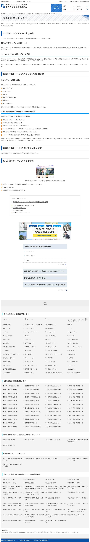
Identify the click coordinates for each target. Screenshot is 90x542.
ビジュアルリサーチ (51, 365)
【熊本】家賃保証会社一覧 (53, 423)
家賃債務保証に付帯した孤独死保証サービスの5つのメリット (12, 487)
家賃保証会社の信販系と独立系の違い (12, 521)
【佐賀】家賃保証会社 (31, 423)
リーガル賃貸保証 (7, 335)
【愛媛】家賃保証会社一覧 (32, 419)
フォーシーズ (29, 251)
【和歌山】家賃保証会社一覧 (33, 411)
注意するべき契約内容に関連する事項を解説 (12, 465)
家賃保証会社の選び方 (9, 445)
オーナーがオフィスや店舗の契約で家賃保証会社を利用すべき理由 (34, 487)
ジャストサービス (29, 358)
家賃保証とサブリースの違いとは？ (78, 498)
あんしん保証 (6, 339)
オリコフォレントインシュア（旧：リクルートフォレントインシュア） (78, 320)
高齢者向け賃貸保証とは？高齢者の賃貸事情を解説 (34, 504)
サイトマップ (62, 290)
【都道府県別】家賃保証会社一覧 (13, 381)
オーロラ (5, 332)
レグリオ (70, 358)
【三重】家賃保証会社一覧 (10, 408)
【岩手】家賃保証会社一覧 (53, 386)
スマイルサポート (73, 361)
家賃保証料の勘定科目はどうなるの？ (34, 499)
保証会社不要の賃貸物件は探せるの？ (55, 510)
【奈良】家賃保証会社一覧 (10, 411)
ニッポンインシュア (30, 328)
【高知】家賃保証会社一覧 (53, 419)
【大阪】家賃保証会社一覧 (53, 408)
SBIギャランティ (29, 343)
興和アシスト (50, 339)
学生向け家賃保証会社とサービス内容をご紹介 (78, 487)
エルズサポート (50, 332)
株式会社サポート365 (52, 369)
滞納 (64, 6)
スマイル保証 (6, 365)
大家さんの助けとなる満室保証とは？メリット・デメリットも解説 (12, 504)
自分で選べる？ (50, 479)
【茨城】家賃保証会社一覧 (75, 389)
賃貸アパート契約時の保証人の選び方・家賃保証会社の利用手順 (78, 510)
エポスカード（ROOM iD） (32, 332)
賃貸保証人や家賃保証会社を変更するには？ (56, 515)
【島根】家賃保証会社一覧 (32, 415)
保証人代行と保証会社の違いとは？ (12, 515)
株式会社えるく (72, 369)
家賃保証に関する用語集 (53, 498)
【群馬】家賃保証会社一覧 (32, 393)
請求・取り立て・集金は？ (10, 483)
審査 (64, 9)
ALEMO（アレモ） (51, 324)
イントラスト (71, 335)
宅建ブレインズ (72, 350)
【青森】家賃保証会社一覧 (32, 386)
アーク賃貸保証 (7, 361)
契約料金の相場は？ (30, 479)
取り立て (79, 6)
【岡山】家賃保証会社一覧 (75, 411)
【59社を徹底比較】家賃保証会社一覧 (23, 205)
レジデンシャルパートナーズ (54, 354)
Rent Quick (28, 350)
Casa (27, 260)
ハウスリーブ (71, 365)
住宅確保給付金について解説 (76, 492)
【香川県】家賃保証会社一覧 (76, 415)
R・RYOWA (6, 350)
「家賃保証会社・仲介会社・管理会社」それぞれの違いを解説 (34, 493)
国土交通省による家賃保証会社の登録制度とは (78, 440)
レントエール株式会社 (74, 372)
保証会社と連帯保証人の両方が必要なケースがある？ (34, 515)
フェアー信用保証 (51, 335)
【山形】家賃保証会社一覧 (32, 389)
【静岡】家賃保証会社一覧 (32, 404)
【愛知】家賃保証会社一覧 (75, 404)
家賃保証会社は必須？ (9, 479)
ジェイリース (6, 328)
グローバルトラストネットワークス (34, 324)
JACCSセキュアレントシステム (11, 354)
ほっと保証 (6, 343)
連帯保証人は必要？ (30, 483)
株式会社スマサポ (29, 372)
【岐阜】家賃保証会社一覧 (10, 404)
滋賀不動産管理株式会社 (9, 369)
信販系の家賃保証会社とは (53, 492)
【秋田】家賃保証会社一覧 (10, 389)
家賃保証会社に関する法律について (34, 458)
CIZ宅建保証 (28, 354)
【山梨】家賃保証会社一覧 (53, 400)
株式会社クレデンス (30, 347)
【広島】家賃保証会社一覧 (10, 415)
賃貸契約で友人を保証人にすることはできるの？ (78, 504)
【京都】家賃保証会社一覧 (32, 408)
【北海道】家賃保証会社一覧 (11, 386)
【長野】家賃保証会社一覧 (75, 400)
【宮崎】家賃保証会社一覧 (10, 426)
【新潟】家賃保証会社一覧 (53, 397)
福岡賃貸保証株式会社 (31, 369)
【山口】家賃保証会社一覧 (53, 415)
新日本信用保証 (7, 324)
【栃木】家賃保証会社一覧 (10, 393)
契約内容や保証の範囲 (9, 439)
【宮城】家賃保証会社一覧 (75, 386)
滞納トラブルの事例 (51, 458)
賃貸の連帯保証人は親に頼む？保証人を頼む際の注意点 (56, 504)
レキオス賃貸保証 (73, 339)
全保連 (70, 324)
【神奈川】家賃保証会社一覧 (33, 397)
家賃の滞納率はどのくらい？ (76, 515)
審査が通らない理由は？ (75, 483)
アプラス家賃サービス (52, 350)
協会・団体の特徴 (29, 439)
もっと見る (61, 264)
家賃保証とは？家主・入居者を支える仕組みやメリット (44, 271)
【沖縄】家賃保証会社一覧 (53, 426)
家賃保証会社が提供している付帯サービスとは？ (34, 521)
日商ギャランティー (51, 343)
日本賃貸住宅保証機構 (9, 347)
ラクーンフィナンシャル (75, 347)
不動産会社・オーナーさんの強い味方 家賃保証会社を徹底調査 (74, 1)
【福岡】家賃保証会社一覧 (75, 419)
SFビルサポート (72, 332)
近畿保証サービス (51, 347)
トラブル (79, 9)
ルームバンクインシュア (31, 365)
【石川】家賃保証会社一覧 (10, 400)
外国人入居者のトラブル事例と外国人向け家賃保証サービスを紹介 (56, 487)
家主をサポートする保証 (53, 439)
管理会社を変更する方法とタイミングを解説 (12, 493)
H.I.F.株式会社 (6, 372)
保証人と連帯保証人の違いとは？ (12, 498)
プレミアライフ (29, 339)
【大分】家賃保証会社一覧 (75, 423)
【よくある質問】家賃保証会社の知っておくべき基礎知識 (44, 285)
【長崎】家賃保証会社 (9, 423)
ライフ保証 (49, 358)
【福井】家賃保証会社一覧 (32, 400)
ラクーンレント (29, 361)
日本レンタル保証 (73, 343)
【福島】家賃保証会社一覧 (53, 389)
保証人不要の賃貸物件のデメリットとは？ (34, 510)
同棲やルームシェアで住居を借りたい (56, 521)
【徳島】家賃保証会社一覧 (10, 419)
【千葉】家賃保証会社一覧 (75, 393)
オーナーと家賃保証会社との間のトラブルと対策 (78, 459)
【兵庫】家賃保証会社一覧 (75, 408)
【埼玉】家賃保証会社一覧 (53, 393)
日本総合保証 (71, 354)
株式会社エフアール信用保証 (54, 372)
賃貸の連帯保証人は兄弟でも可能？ (12, 509)
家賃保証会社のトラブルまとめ (35, 278)
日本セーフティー (31, 256)
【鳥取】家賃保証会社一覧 (53, 411)
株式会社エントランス (9, 358)
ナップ (70, 328)
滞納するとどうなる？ (74, 479)
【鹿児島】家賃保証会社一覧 (33, 426)
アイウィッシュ (50, 361)
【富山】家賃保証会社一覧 (75, 397)
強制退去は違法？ (51, 483)
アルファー (28, 335)
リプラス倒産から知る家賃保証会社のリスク (12, 459)
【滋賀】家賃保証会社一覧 (53, 404)
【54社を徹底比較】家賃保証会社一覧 (37, 246)
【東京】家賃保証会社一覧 (10, 397)
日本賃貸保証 (50, 328)
